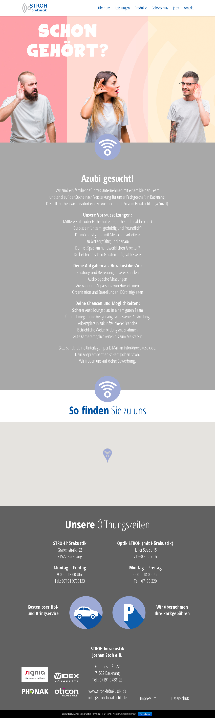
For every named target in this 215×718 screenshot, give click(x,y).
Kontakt (189, 8)
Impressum (148, 698)
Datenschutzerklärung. (128, 713)
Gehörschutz (160, 8)
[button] (107, 456)
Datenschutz (180, 698)
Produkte (141, 8)
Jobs (176, 8)
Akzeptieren (145, 714)
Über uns (104, 8)
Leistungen (122, 8)
